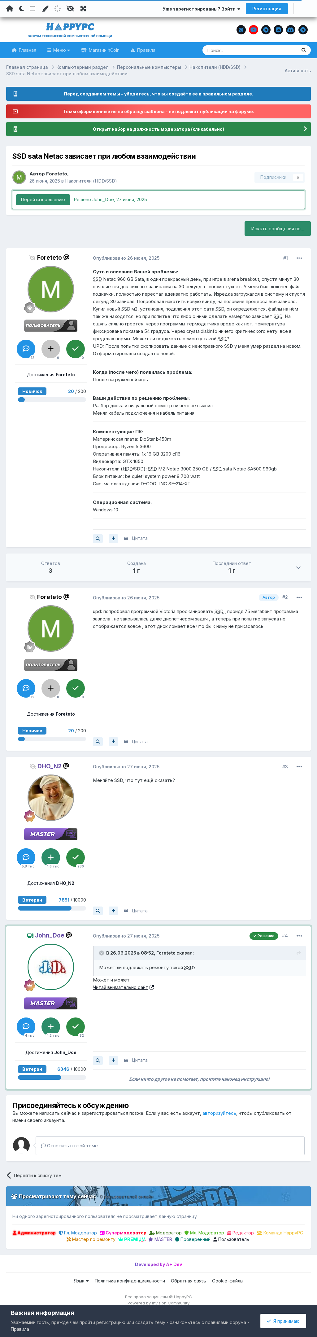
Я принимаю (285, 1321)
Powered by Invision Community (158, 1302)
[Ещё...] (299, 258)
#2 (285, 597)
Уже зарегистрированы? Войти (200, 8)
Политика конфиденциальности (129, 1281)
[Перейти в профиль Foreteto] (19, 177)
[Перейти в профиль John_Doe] (51, 967)
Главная (27, 50)
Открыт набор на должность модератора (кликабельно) (158, 129)
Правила (145, 50)
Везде (282, 50)
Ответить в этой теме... (74, 1146)
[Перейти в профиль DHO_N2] (51, 797)
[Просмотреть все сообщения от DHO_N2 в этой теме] (98, 911)
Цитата (140, 538)
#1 (285, 258)
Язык (80, 1281)
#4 (285, 935)
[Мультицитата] (113, 538)
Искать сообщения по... (277, 229)
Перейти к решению (43, 199)
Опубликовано (126, 258)
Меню (59, 50)
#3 (285, 766)
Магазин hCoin (103, 50)
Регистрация (266, 8)
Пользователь (233, 1239)
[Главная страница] (9, 8)
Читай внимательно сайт (120, 987)
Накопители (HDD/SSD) (91, 181)
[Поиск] (304, 50)
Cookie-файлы (227, 1281)
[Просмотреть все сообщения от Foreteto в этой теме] (98, 538)
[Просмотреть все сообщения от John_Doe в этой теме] (98, 1060)
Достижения (51, 374)
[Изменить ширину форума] (83, 8)
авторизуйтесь (219, 1113)
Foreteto (56, 174)
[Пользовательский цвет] (45, 8)
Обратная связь (188, 1281)
